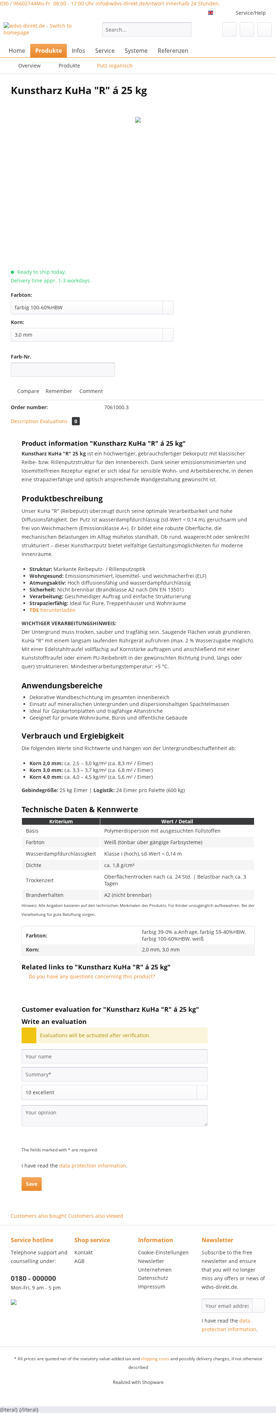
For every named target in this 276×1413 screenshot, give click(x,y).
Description (24, 421)
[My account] (247, 29)
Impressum (151, 1286)
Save (31, 1183)
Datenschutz (153, 1277)
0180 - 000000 (33, 1278)
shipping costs (155, 1359)
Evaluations (58, 421)
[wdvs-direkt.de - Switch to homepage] (42, 31)
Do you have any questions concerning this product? (91, 976)
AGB (79, 1261)
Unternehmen (155, 1269)
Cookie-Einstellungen (163, 1252)
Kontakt (83, 1252)
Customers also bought (38, 1215)
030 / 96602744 (47, 3)
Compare (27, 391)
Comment (90, 391)
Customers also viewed (95, 1215)
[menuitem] (147, 32)
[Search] (185, 29)
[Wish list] (229, 29)
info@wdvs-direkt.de (158, 3)
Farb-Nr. (21, 356)
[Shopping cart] (264, 29)
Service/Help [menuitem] (250, 12)
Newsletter (151, 1261)
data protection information (92, 1165)
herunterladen (52, 610)
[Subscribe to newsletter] (258, 1306)
